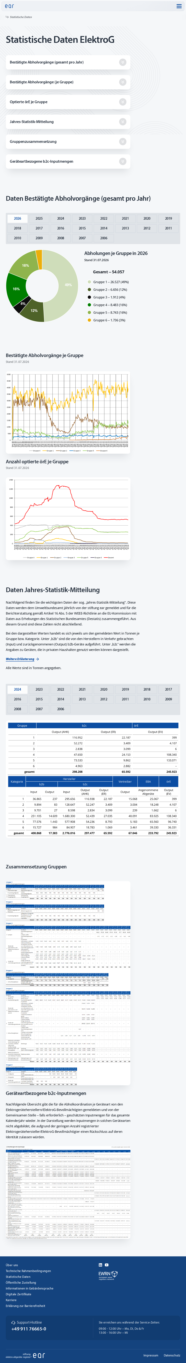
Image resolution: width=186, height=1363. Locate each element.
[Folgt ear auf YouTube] (106, 1264)
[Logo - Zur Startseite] (9, 6)
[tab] (17, 219)
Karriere (11, 1300)
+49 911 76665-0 (28, 1329)
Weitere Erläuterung (20, 659)
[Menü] (179, 6)
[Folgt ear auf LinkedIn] (100, 1264)
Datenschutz (172, 1355)
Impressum (150, 1355)
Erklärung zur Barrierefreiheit (25, 1306)
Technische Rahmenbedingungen (28, 1271)
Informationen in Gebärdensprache (29, 1288)
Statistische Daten (18, 1277)
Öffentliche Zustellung (21, 1282)
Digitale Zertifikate (18, 1294)
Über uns (12, 1265)
